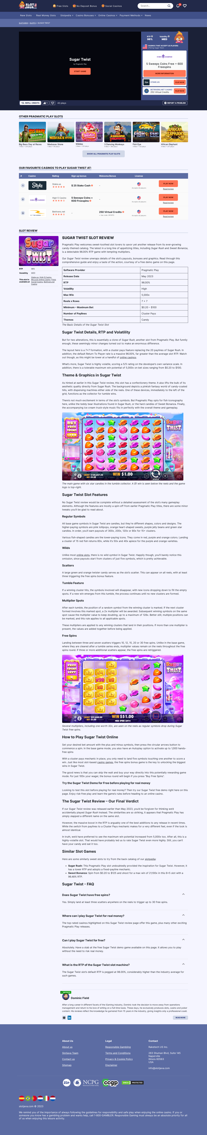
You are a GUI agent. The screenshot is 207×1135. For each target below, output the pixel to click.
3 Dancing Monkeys (114, 144)
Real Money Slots (46, 15)
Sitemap (67, 1065)
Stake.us (35, 277)
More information (164, 73)
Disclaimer (111, 1065)
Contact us (68, 1059)
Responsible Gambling (118, 1046)
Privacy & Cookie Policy (119, 1059)
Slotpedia (65, 15)
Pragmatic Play (81, 64)
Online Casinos (106, 15)
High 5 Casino (45, 277)
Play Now (179, 82)
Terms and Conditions (117, 1053)
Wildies (79, 144)
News (148, 15)
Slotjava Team (70, 1053)
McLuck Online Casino (40, 279)
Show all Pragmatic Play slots (103, 154)
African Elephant (169, 144)
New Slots (26, 15)
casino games (105, 762)
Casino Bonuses (85, 15)
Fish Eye (137, 144)
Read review (168, 189)
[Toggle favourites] (184, 6)
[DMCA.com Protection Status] (133, 1082)
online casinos (128, 357)
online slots (83, 554)
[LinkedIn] (69, 1018)
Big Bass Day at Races (30, 144)
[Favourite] (52, 103)
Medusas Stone (55, 144)
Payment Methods (130, 15)
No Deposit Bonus (87, 6)
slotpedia (150, 859)
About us (67, 1046)
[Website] (64, 1018)
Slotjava (23, 23)
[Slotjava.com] (28, 6)
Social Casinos (113, 6)
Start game (80, 71)
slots (33, 23)
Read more (180, 1018)
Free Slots (62, 6)
